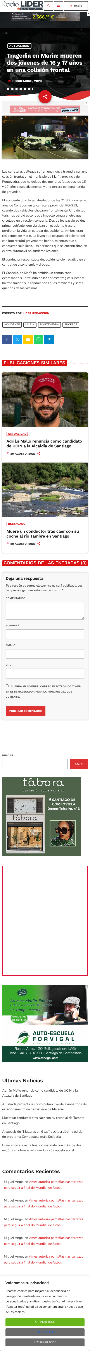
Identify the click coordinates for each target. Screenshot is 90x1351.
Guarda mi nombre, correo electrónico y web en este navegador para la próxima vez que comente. (43, 691)
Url (8, 664)
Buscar (7, 755)
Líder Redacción (36, 313)
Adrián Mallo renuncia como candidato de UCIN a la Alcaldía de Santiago (44, 444)
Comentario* (15, 598)
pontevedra (49, 324)
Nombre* (12, 625)
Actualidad (19, 46)
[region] (45, 1313)
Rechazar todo (45, 1342)
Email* (11, 645)
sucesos (70, 324)
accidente (12, 324)
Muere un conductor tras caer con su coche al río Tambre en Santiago (43, 534)
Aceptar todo (45, 1322)
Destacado (17, 524)
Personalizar (45, 1332)
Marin (30, 324)
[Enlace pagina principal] (22, 6)
